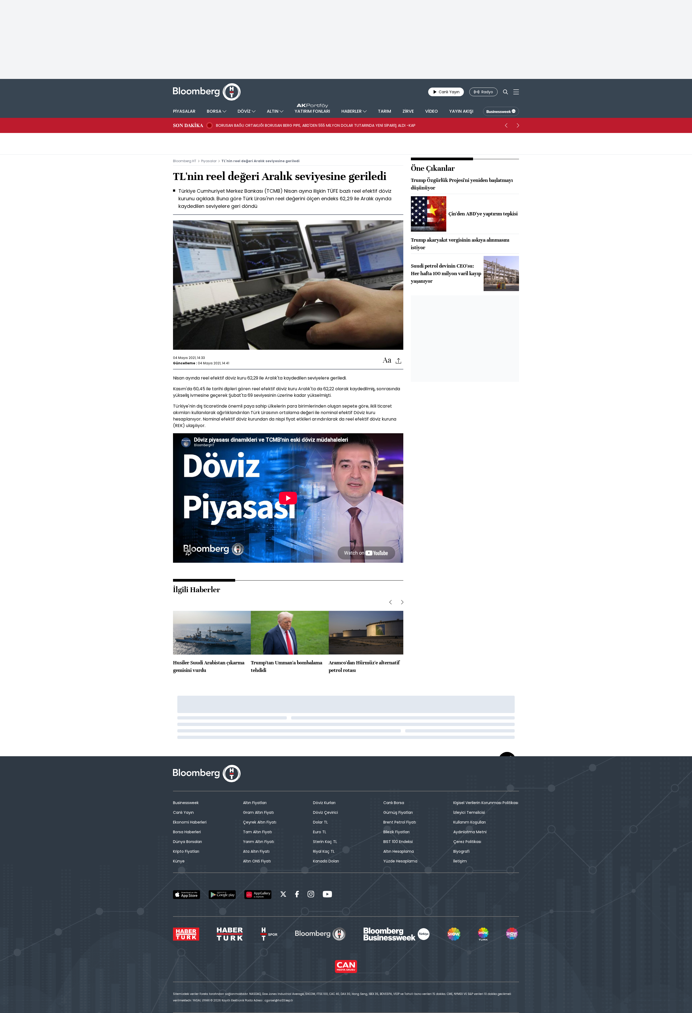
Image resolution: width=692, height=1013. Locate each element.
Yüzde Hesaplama (400, 861)
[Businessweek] (397, 934)
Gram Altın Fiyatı (258, 812)
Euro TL (319, 832)
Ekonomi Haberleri (190, 822)
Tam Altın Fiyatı (257, 832)
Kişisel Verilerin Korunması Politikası (485, 802)
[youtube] (327, 895)
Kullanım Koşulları (469, 822)
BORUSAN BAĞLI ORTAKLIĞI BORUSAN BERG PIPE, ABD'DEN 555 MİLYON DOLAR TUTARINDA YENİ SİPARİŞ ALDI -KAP (315, 125)
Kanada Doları (326, 861)
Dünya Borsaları (187, 841)
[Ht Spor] (268, 934)
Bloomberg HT (184, 161)
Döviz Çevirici (325, 812)
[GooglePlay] (222, 895)
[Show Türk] (483, 934)
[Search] (505, 92)
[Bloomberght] (207, 92)
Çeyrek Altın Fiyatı (259, 822)
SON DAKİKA (188, 125)
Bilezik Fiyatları (396, 832)
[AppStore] (186, 895)
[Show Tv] (453, 934)
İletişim (460, 861)
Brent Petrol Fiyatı (399, 822)
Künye (179, 861)
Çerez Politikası (467, 841)
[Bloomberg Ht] (320, 934)
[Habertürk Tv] (230, 934)
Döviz (359, 412)
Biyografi (461, 851)
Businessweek (186, 802)
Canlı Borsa (393, 802)
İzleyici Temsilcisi (469, 812)
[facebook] (297, 895)
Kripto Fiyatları (186, 851)
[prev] (506, 125)
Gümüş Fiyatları (398, 812)
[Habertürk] (186, 934)
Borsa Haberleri (187, 832)
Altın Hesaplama (398, 851)
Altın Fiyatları (255, 802)
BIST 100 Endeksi (398, 841)
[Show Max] (512, 934)
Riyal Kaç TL (324, 851)
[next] (518, 125)
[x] (283, 895)
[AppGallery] (257, 895)
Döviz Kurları (324, 802)
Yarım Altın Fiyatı (258, 841)
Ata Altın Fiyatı (256, 851)
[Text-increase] (387, 360)
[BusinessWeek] (501, 111)
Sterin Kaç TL (325, 841)
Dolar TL (320, 822)
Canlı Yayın (183, 812)
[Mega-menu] (516, 92)
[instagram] (311, 895)
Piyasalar (209, 161)
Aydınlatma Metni (470, 832)
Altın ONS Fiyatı (257, 861)
